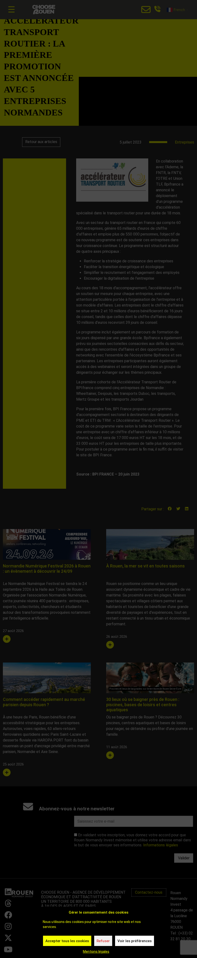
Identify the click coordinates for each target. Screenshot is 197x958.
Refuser (103, 941)
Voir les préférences (134, 941)
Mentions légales (96, 951)
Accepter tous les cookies (67, 941)
